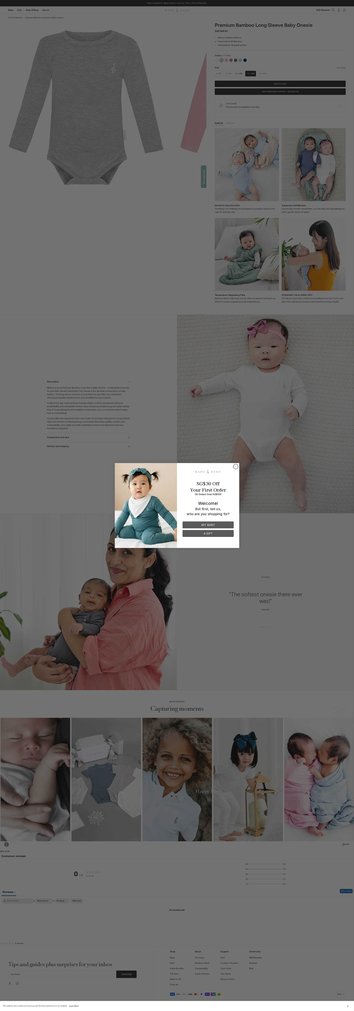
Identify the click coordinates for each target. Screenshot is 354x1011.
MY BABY (208, 525)
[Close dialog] (235, 466)
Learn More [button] (74, 1006)
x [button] (347, 1006)
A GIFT (208, 533)
